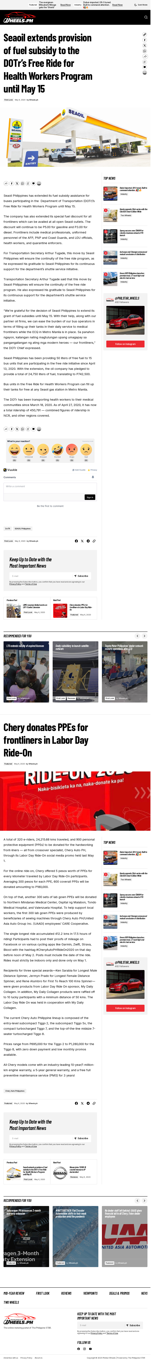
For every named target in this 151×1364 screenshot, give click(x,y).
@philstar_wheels (127, 298)
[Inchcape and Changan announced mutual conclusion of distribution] (110, 258)
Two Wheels (126, 215)
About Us (38, 1358)
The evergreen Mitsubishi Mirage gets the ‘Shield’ (47, 5)
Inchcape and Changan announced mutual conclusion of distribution (133, 253)
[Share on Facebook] (76, 541)
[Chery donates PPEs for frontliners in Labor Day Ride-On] (73, 608)
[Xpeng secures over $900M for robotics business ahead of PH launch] (110, 236)
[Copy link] (94, 541)
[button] (140, 4)
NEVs (144, 1293)
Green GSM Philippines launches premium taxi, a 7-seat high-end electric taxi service (132, 275)
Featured (33, 5)
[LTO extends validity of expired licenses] (26, 671)
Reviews (71, 698)
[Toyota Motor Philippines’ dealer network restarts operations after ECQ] (124, 671)
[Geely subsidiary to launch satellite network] (75, 671)
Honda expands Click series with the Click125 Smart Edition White (133, 210)
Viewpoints (90, 1293)
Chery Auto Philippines (14, 1091)
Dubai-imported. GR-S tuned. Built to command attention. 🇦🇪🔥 (97, 5)
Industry (77, 5)
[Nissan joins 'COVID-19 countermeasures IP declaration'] (73, 1171)
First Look (8, 100)
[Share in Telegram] (88, 541)
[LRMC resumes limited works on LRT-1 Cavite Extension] (27, 608)
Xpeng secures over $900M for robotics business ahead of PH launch (131, 232)
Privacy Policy (15, 584)
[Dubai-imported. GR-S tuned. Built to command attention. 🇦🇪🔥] (110, 194)
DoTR (7, 528)
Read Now (65, 5)
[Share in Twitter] (82, 541)
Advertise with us (11, 1358)
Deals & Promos (119, 1293)
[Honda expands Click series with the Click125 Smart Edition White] (110, 215)
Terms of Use (31, 584)
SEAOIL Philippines (23, 528)
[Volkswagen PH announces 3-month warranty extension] (26, 1236)
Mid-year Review (14, 1293)
